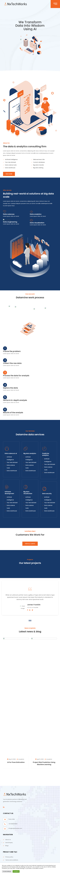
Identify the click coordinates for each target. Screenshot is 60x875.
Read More (9, 174)
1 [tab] (29, 620)
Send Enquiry (9, 842)
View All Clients (30, 544)
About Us (8, 839)
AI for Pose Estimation (16, 762)
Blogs (7, 845)
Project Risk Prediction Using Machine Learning (44, 763)
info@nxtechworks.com (15, 828)
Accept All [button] (16, 871)
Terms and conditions (11, 860)
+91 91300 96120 (13, 824)
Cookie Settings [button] (7, 871)
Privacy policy (9, 857)
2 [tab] (30, 620)
